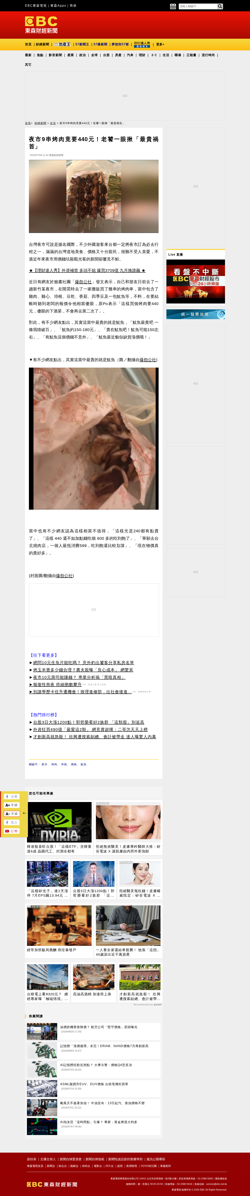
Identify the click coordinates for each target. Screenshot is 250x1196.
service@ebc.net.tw (216, 1184)
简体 (73, 5)
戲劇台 (74, 1165)
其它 (28, 64)
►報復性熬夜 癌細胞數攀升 (55, 684)
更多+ (160, 44)
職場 (178, 55)
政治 (82, 55)
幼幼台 (86, 1165)
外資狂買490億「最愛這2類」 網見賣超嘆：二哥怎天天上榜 (90, 729)
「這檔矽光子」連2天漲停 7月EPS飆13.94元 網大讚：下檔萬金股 (47, 893)
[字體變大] (12, 806)
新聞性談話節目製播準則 (125, 1159)
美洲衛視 (131, 1165)
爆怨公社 (83, 281)
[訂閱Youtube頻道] (12, 832)
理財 (142, 55)
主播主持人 (48, 1159)
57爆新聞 (100, 44)
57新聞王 (82, 44)
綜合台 (63, 1165)
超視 (120, 1165)
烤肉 (54, 764)
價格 (74, 764)
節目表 (31, 1159)
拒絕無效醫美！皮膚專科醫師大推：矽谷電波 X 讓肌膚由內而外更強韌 (128, 849)
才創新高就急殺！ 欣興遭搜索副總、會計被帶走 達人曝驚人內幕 (94, 736)
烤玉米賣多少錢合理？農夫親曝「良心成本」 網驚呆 (83, 670)
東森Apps (58, 5)
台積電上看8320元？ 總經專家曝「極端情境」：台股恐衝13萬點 (47, 996)
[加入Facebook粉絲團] (12, 824)
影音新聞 (55, 55)
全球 (94, 55)
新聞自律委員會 (71, 1159)
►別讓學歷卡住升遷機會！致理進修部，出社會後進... (80, 691)
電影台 (98, 1165)
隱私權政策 (221, 1178)
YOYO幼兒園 (149, 1165)
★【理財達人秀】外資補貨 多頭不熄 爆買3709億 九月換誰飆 (84, 270)
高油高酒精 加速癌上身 (92, 994)
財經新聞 (42, 44)
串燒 (64, 764)
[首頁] (41, 24)
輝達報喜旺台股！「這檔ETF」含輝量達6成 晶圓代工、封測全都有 (59, 849)
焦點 (40, 55)
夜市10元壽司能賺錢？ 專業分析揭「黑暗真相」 (79, 677)
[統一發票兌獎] (195, 318)
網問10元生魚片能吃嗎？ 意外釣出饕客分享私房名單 (83, 662)
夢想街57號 (120, 44)
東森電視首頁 (35, 1165)
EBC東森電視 (36, 5)
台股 (106, 55)
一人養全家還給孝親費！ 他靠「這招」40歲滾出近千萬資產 (128, 952)
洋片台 (109, 1165)
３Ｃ (154, 55)
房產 (118, 55)
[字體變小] (12, 815)
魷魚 (84, 764)
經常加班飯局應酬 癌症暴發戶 (51, 950)
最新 (28, 55)
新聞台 (51, 1165)
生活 (166, 55)
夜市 (44, 764)
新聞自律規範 (95, 1159)
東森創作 (165, 1165)
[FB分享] (12, 798)
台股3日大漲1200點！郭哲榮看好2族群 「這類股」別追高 (88, 722)
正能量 (191, 55)
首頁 (28, 44)
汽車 (130, 55)
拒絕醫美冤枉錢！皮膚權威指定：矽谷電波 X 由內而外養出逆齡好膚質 (140, 893)
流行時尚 (208, 55)
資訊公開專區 (155, 1159)
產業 (70, 55)
